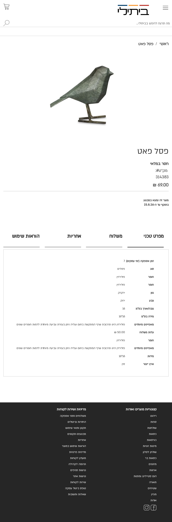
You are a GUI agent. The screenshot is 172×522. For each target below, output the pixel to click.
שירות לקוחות (78, 482)
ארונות (153, 470)
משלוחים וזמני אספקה (73, 416)
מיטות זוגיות (150, 446)
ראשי (164, 44)
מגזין (154, 494)
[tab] (145, 239)
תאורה (153, 482)
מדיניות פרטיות (77, 452)
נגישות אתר (79, 476)
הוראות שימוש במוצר (74, 446)
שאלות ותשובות (77, 494)
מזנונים (153, 464)
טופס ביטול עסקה (75, 488)
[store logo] (138, 10)
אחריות (74, 236)
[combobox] (86, 23)
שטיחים (152, 488)
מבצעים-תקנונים (76, 434)
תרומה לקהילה (77, 464)
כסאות (153, 434)
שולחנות (152, 428)
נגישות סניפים (78, 470)
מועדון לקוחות (78, 458)
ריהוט (153, 416)
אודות (153, 500)
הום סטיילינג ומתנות (145, 476)
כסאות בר (151, 458)
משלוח (115, 236)
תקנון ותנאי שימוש (75, 428)
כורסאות (152, 440)
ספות (153, 422)
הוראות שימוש (26, 236)
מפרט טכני (154, 236)
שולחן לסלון (150, 452)
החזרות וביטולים (77, 422)
